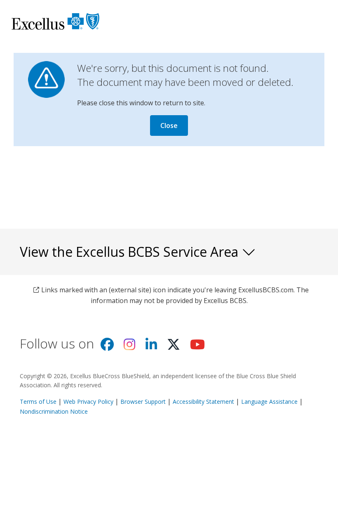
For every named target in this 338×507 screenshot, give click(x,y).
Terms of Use (38, 401)
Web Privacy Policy (88, 401)
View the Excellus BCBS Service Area (131, 252)
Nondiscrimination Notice (54, 411)
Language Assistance (270, 401)
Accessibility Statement (203, 401)
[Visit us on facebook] (107, 346)
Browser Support (143, 401)
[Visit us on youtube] (197, 346)
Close (169, 125)
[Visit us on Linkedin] (151, 346)
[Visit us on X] (173, 346)
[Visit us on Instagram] (129, 346)
